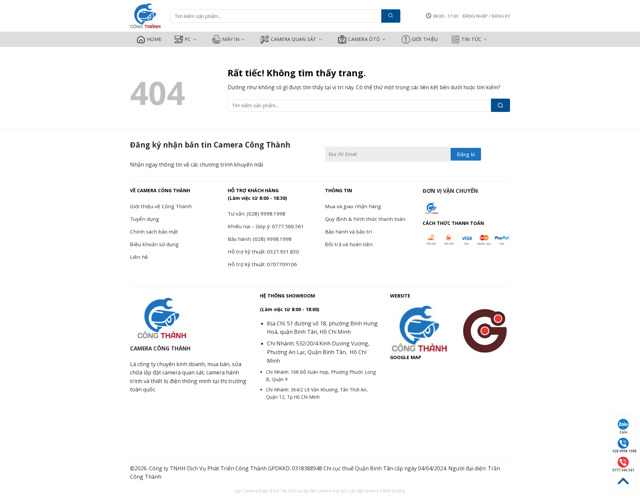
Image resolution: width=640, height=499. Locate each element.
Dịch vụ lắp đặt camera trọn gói (317, 491)
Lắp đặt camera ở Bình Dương (377, 491)
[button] (486, 16)
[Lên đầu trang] (623, 481)
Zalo (623, 432)
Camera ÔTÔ (364, 39)
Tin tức (471, 39)
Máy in (230, 39)
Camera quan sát (293, 39)
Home (154, 39)
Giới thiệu (425, 39)
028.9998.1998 (623, 451)
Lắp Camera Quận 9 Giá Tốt (260, 491)
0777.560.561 (623, 470)
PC (188, 39)
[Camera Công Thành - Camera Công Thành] (145, 16)
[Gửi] (390, 16)
